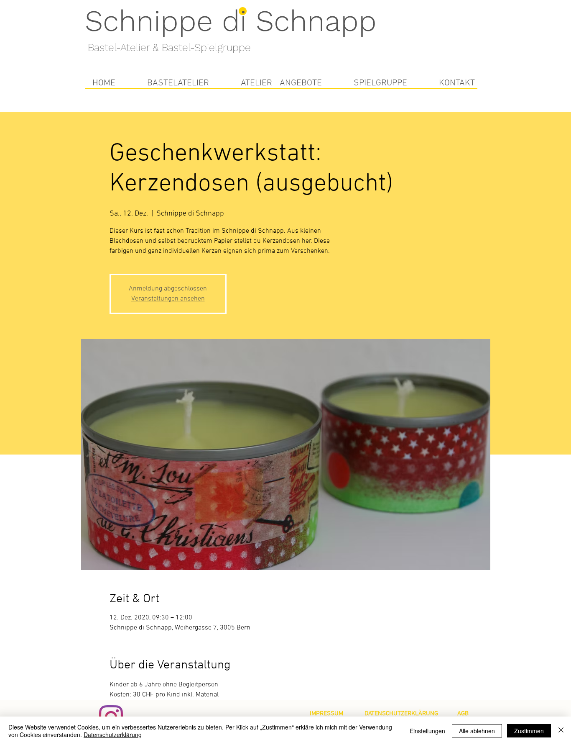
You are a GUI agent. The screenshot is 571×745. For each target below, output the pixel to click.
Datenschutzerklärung (113, 734)
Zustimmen (529, 731)
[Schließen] (561, 730)
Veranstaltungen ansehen (168, 299)
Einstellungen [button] (427, 731)
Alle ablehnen (477, 731)
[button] (178, 83)
